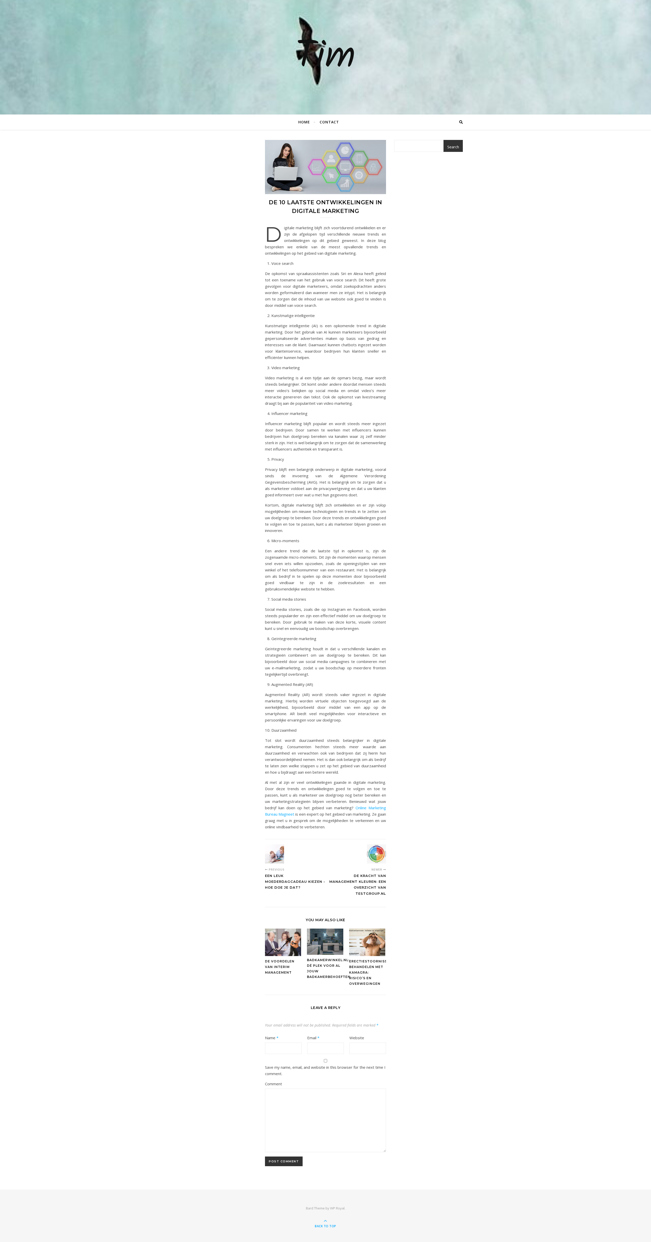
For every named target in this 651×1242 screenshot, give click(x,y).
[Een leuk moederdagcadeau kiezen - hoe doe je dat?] (274, 853)
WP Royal (337, 1208)
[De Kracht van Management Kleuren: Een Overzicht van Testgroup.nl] (376, 853)
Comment (273, 1083)
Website (356, 1037)
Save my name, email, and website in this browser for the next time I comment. (325, 1070)
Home (304, 122)
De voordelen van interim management (279, 966)
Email (313, 1037)
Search (453, 146)
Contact (329, 122)
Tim (325, 57)
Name (271, 1037)
